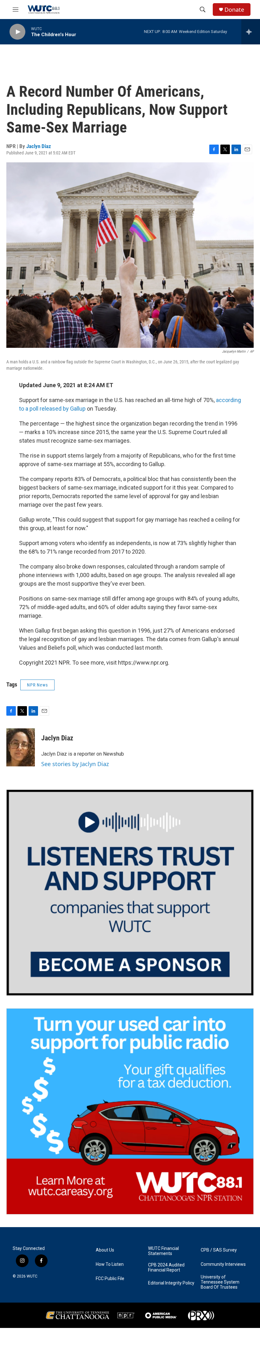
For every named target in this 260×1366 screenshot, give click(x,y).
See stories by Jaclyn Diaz (75, 764)
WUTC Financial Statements (163, 1251)
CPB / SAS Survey (219, 1250)
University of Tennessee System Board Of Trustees (220, 1282)
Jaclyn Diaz (38, 146)
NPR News (37, 684)
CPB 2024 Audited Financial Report (166, 1267)
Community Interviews (223, 1264)
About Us (105, 1250)
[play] (17, 32)
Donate (234, 9)
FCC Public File (110, 1278)
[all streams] (250, 31)
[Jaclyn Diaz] (20, 747)
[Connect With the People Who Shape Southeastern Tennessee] (130, 892)
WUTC (32, 1276)
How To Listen (110, 1264)
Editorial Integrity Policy (171, 1283)
